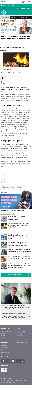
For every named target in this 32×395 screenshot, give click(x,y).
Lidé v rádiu (20, 335)
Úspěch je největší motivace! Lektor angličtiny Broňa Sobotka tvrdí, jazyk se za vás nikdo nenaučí (19, 265)
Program (15, 8)
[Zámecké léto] (16, 26)
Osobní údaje (10, 380)
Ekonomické (5, 17)
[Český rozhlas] (5, 2)
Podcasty (4, 350)
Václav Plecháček (10, 176)
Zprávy (3, 43)
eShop (3, 338)
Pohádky (4, 200)
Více (27, 17)
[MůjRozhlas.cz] (3, 50)
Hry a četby (5, 197)
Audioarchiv (22, 8)
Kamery (29, 8)
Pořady (21, 17)
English (25, 380)
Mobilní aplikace (5, 352)
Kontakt (19, 340)
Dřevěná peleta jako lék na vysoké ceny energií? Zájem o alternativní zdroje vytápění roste (18, 225)
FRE (16, 176)
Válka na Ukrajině (6, 331)
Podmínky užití (18, 380)
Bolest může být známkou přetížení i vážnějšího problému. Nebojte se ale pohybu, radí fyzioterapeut (19, 251)
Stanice (3, 335)
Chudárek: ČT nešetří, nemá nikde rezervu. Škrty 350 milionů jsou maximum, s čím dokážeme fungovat (15, 307)
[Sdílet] (4, 83)
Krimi (13, 197)
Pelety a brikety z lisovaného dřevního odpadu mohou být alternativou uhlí (17, 218)
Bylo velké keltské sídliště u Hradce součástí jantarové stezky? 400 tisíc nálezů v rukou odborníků (19, 258)
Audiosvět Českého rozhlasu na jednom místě (12, 210)
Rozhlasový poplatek (22, 342)
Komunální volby (5, 333)
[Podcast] (1, 83)
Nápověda (19, 333)
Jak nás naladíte (21, 331)
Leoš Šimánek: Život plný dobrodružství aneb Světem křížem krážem (18, 236)
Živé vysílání (5, 203)
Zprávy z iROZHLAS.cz (8, 282)
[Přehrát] (3, 78)
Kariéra (18, 338)
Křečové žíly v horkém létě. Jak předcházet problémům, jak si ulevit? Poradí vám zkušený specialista (19, 244)
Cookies (3, 380)
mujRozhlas (4, 192)
